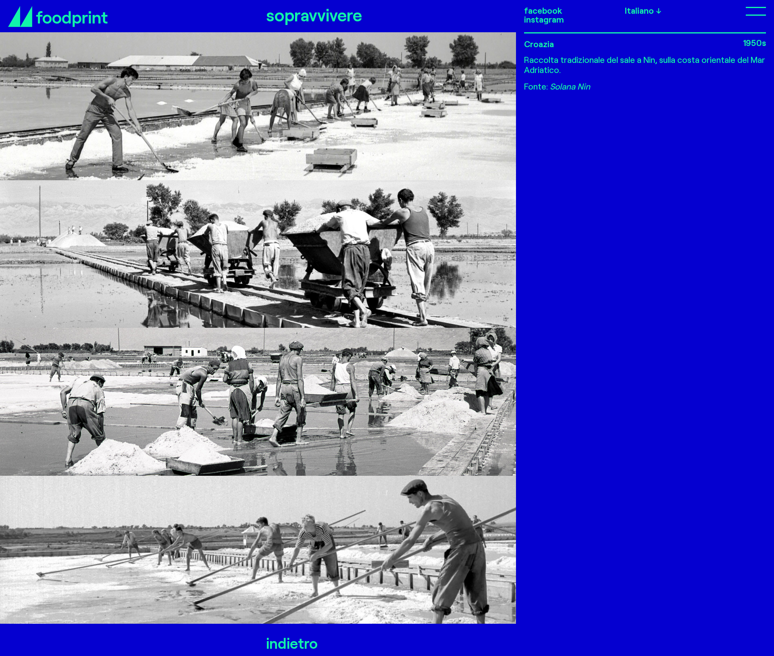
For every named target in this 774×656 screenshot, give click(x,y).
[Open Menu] (725, 10)
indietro (292, 643)
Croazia (539, 44)
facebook (543, 10)
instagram (544, 19)
